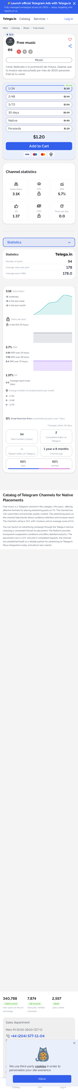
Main (5, 28)
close (74, 3)
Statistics (14, 242)
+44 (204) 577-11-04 (28, 1036)
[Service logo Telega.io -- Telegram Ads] (9, 18)
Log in (69, 19)
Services (39, 19)
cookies (40, 1066)
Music (26, 28)
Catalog (24, 19)
